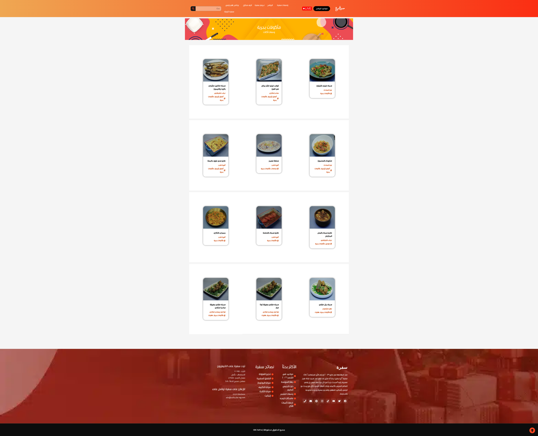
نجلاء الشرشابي (219, 93)
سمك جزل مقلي (325, 305)
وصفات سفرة (282, 5)
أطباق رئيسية (272, 97)
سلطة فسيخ (274, 161)
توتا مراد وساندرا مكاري (271, 312)
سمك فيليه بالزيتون (324, 86)
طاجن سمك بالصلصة (271, 233)
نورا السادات (328, 90)
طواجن (328, 244)
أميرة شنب (275, 165)
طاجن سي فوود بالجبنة (216, 161)
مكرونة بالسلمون (325, 161)
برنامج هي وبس (232, 5)
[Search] (193, 8)
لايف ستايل (247, 5)
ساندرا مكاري (274, 93)
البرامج (270, 5)
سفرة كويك (229, 12)
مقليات (317, 312)
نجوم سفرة (260, 5)
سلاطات (274, 169)
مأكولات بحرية (325, 93)
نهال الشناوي (327, 309)
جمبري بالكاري (220, 233)
